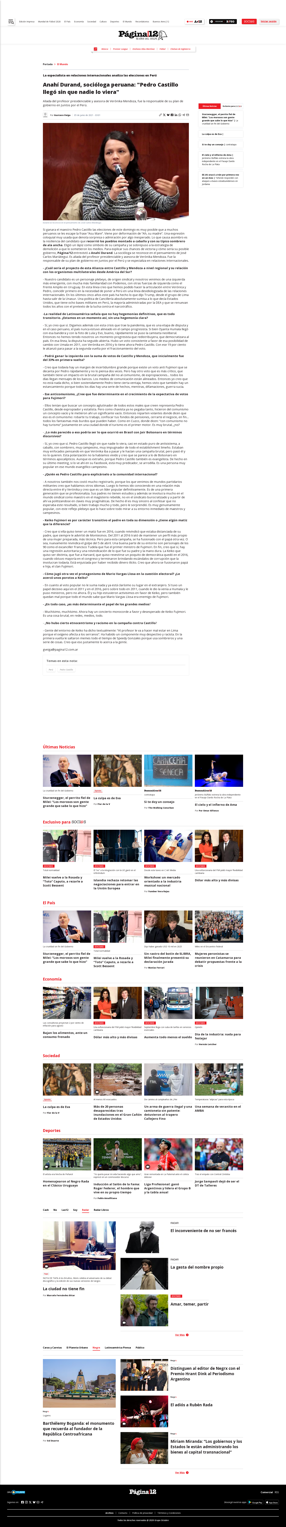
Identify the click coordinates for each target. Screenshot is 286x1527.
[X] (30, 1502)
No (55, 1210)
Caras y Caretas (52, 1347)
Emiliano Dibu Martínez (144, 49)
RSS (277, 1492)
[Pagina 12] (143, 35)
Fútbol (162, 49)
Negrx (96, 1347)
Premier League (120, 49)
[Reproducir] (211, 21)
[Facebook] (22, 1502)
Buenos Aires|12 (161, 21)
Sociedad (91, 21)
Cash (46, 1210)
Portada (48, 64)
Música (104, 49)
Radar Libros (101, 1210)
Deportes (114, 21)
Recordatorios (142, 21)
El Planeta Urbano (77, 1347)
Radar (85, 1210)
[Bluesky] (34, 1502)
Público (140, 1347)
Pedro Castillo (66, 669)
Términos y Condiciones (169, 1513)
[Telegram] (42, 1502)
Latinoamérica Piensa (118, 1347)
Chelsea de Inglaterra (180, 49)
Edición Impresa (26, 21)
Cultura (103, 21)
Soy (75, 1210)
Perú (51, 669)
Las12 (65, 1210)
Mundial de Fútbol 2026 (49, 21)
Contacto (122, 1513)
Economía (79, 21)
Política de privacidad (142, 1513)
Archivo (109, 1513)
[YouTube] (38, 1502)
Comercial (267, 1492)
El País (67, 21)
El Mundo (127, 21)
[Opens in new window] (255, 1502)
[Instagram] (26, 1502)
